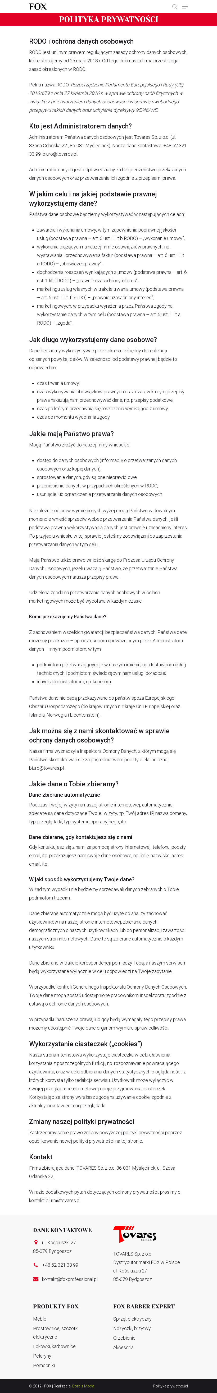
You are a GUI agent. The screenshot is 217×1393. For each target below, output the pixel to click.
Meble (39, 1319)
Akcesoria (123, 1347)
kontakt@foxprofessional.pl (70, 1279)
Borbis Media (83, 1386)
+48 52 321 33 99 (60, 1265)
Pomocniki (44, 1365)
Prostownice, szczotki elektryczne (56, 1333)
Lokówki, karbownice (54, 1346)
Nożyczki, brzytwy (132, 1328)
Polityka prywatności (170, 1386)
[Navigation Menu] (185, 6)
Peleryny (42, 1356)
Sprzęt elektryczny (132, 1319)
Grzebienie (124, 1338)
